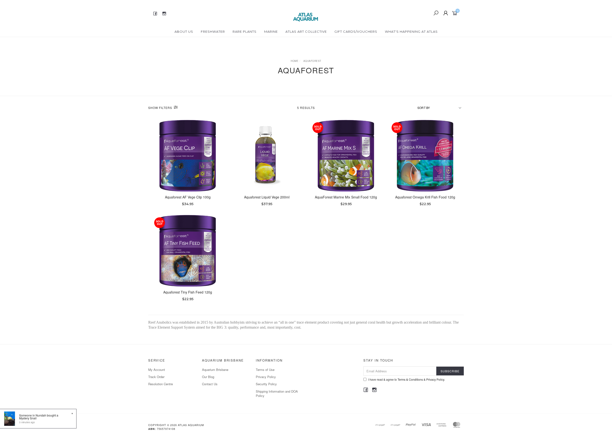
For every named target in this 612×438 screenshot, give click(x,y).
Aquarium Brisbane (215, 369)
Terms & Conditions (410, 379)
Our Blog (208, 376)
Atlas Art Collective (306, 31)
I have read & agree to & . (406, 379)
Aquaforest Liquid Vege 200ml (267, 197)
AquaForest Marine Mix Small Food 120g (346, 197)
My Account (156, 369)
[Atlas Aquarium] (305, 12)
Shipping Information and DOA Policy (277, 393)
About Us (184, 31)
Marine (271, 31)
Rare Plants (245, 31)
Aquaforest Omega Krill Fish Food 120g (425, 197)
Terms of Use (265, 369)
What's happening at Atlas (411, 31)
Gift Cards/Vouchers (355, 31)
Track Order (156, 376)
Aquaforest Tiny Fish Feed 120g (187, 292)
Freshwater (213, 31)
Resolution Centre (160, 384)
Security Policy (266, 384)
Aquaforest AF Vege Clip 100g (188, 197)
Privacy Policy (266, 376)
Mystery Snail (28, 418)
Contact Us (210, 384)
